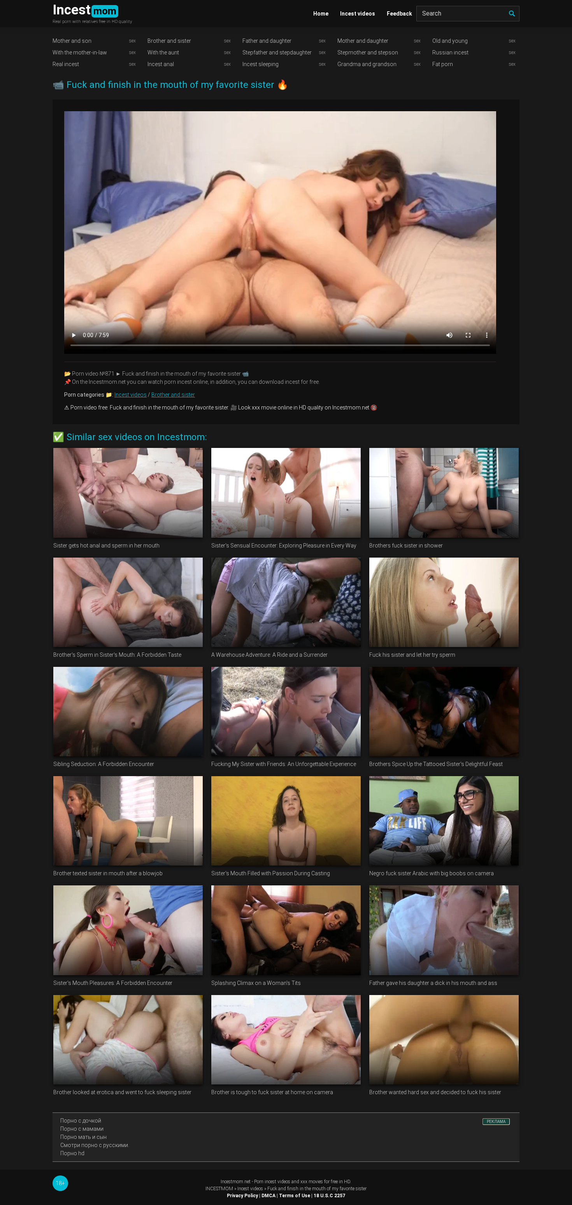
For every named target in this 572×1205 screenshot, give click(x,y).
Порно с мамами (82, 1129)
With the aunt (163, 52)
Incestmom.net (236, 1181)
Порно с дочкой (80, 1121)
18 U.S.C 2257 (329, 1195)
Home (320, 13)
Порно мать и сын (83, 1137)
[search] (511, 13)
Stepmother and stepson (367, 52)
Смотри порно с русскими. (94, 1145)
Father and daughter (266, 41)
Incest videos (357, 13)
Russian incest (450, 52)
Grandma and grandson (367, 64)
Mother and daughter (362, 41)
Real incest (66, 64)
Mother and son (72, 41)
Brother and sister (169, 41)
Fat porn (442, 64)
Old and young (450, 41)
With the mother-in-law (80, 52)
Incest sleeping (260, 64)
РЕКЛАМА (496, 1121)
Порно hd (72, 1153)
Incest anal (160, 64)
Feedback (399, 13)
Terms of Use (294, 1195)
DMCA (268, 1195)
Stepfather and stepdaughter (277, 52)
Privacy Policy (242, 1195)
